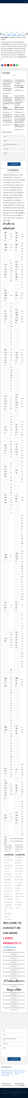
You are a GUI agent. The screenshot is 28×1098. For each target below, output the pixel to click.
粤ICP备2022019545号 (21, 1093)
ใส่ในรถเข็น (7, 93)
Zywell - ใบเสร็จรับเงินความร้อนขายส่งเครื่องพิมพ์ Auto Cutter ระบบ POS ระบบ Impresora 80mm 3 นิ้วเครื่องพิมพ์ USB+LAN (19, 108)
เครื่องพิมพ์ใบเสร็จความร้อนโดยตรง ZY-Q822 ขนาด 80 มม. (7, 121)
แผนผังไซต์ (14, 1095)
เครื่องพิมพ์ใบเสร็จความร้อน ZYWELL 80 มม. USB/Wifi (19, 86)
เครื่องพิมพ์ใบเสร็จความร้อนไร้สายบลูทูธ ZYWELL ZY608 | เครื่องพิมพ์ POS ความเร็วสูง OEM (8, 89)
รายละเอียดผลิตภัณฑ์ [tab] (12, 170)
